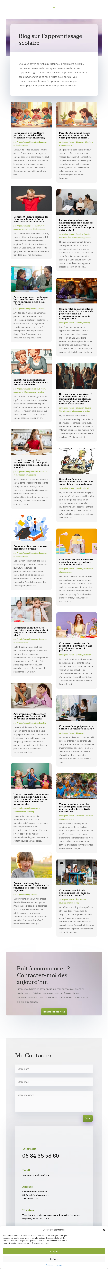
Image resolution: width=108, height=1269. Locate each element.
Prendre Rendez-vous (54, 1012)
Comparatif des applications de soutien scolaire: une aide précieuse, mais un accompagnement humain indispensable (76, 314)
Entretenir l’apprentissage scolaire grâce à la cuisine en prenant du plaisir (31, 382)
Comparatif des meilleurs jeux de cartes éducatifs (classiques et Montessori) (29, 135)
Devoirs (41, 226)
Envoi (87, 1118)
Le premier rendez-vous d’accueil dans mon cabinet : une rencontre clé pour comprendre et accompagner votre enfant (76, 225)
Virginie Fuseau (23, 142)
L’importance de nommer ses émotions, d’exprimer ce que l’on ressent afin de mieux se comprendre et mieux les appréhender (31, 799)
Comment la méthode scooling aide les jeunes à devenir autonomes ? (74, 893)
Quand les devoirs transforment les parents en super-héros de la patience (76, 481)
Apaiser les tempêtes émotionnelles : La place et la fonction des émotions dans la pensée (31, 886)
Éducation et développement (33, 229)
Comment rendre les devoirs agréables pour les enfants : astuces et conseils (76, 562)
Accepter (54, 1251)
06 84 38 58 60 (40, 1156)
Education (34, 142)
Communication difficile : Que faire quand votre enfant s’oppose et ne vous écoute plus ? (31, 631)
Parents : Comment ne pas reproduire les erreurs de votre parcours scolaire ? (74, 135)
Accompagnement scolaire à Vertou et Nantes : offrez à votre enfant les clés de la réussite (31, 300)
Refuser (54, 1259)
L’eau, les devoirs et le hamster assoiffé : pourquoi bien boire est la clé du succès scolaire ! (31, 463)
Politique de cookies (54, 1265)
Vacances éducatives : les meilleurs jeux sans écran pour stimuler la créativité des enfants (74, 808)
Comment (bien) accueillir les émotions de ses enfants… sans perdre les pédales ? (31, 219)
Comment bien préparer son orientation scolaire (31, 547)
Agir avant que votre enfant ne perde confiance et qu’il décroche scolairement (30, 716)
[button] (103, 1229)
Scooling (34, 226)
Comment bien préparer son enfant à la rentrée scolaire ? (76, 727)
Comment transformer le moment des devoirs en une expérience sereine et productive (75, 647)
